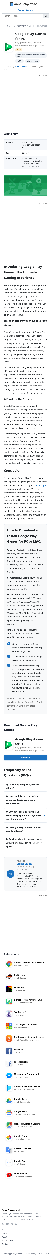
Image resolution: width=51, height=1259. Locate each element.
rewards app (40, 485)
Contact (29, 10)
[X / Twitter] (3, 1224)
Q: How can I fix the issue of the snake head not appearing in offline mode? (22, 800)
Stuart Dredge (21, 66)
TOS (47, 1253)
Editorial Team (8, 1240)
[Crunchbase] (16, 1224)
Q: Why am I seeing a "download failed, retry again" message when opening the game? (23, 815)
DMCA (40, 1253)
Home (7, 25)
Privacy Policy (30, 1253)
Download (25, 757)
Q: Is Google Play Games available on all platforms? (23, 829)
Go (46, 15)
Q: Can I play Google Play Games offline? (22, 786)
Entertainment (19, 25)
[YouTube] (7, 1224)
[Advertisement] (25, 102)
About (21, 10)
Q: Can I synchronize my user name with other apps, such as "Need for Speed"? (24, 843)
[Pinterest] (12, 1224)
